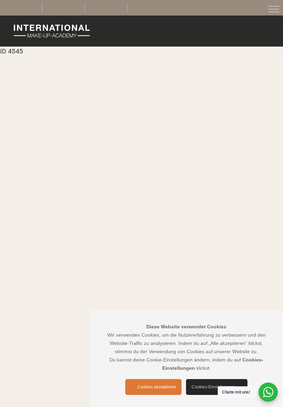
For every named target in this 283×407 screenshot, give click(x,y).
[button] (274, 9)
